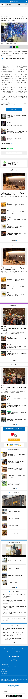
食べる (7, 4)
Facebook (12, 659)
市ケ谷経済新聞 (14, 2)
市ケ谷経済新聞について (6, 664)
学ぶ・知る (25, 4)
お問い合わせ (4, 669)
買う (15, 4)
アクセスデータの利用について (7, 667)
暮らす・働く (20, 4)
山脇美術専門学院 (6, 144)
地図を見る (14, 109)
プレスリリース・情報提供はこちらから (9, 666)
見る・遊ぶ (11, 4)
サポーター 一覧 (14, 439)
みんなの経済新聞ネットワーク (14, 686)
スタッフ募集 (4, 673)
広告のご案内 (4, 671)
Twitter (15, 659)
